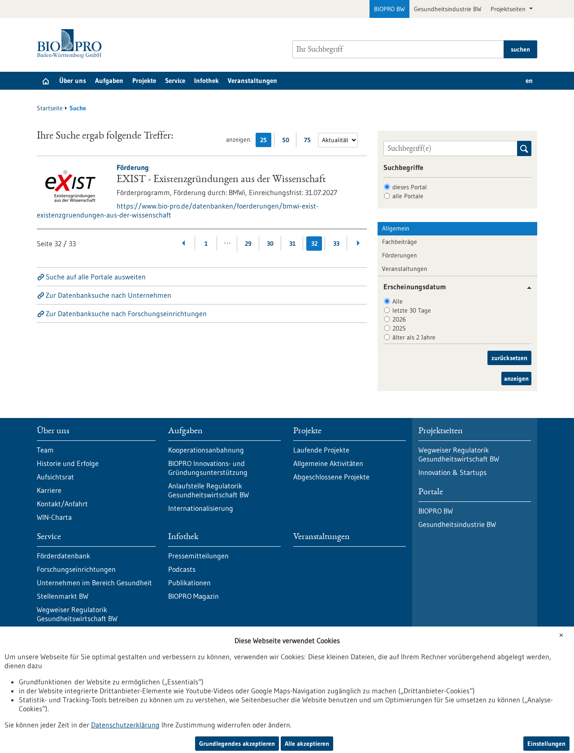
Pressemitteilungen (198, 555)
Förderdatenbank (63, 555)
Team (45, 449)
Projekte (144, 80)
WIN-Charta (54, 517)
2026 (399, 319)
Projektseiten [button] (509, 9)
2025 (399, 328)
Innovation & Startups (452, 472)
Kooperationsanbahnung (206, 449)
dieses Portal (409, 187)
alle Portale (407, 196)
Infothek (206, 80)
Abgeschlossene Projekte (331, 476)
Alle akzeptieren (307, 744)
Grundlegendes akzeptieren (237, 744)
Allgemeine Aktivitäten (328, 463)
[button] (525, 287)
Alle (397, 301)
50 (287, 141)
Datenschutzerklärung (125, 724)
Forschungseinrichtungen (76, 569)
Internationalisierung (200, 508)
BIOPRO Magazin (193, 596)
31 (292, 243)
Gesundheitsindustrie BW (448, 9)
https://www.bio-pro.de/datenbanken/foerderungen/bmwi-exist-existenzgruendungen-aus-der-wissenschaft (177, 210)
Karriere (49, 490)
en (529, 80)
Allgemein (395, 228)
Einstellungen (546, 744)
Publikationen (189, 582)
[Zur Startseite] (71, 43)
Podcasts (182, 569)
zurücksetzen (509, 358)
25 (265, 141)
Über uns (72, 80)
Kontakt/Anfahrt (62, 503)
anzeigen (516, 378)
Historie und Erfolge (68, 463)
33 (336, 243)
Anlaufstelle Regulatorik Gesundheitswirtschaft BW (208, 490)
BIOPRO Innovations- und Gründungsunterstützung (208, 468)
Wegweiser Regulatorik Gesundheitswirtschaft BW (77, 614)
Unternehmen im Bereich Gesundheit (94, 582)
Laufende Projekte (321, 449)
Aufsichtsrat (55, 476)
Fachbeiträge (399, 242)
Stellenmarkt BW (62, 596)
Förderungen (399, 255)
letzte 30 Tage (411, 310)
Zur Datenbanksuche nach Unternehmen (108, 295)
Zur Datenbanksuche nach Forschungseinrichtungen (126, 313)
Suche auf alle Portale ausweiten (96, 276)
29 (248, 243)
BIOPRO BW (389, 9)
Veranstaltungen (252, 80)
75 (309, 141)
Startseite (50, 108)
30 (270, 243)
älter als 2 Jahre (413, 337)
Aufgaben (109, 80)
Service (175, 80)
